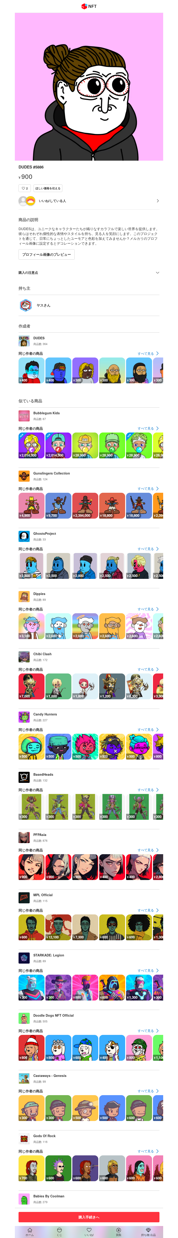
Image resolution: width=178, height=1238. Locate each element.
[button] (25, 188)
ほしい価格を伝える (47, 188)
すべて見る (146, 353)
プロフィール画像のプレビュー (46, 254)
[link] (148, 353)
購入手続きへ (89, 1217)
